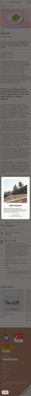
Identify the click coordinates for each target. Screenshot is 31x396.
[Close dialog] (28, 178)
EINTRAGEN (15, 215)
